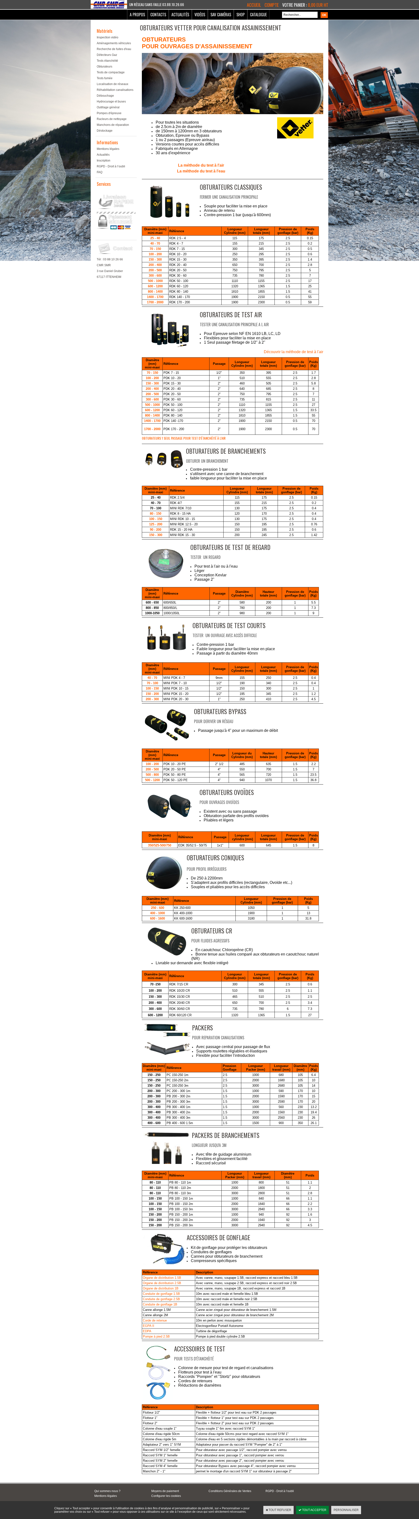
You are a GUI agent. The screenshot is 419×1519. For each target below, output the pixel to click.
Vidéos (199, 14)
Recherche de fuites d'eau (114, 49)
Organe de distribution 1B (160, 1288)
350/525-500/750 (159, 845)
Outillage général (108, 107)
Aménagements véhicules (114, 43)
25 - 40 (155, 238)
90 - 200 (155, 529)
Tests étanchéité (107, 60)
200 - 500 (155, 270)
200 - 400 (155, 265)
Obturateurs (104, 66)
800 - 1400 (155, 291)
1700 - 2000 (155, 302)
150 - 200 (152, 694)
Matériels (104, 31)
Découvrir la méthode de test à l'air (293, 352)
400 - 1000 (157, 913)
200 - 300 (152, 699)
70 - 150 (155, 249)
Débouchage (105, 95)
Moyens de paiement (165, 1491)
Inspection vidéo (107, 37)
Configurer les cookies (166, 1496)
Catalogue (258, 14)
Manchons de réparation (113, 125)
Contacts (158, 14)
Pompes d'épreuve (109, 113)
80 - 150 (155, 513)
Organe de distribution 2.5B (162, 1283)
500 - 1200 (152, 780)
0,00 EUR (318, 5)
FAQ (99, 172)
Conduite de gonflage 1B (160, 1304)
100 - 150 (155, 519)
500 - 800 (152, 775)
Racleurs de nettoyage (112, 119)
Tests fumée (105, 78)
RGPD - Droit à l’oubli (111, 166)
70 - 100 (152, 683)
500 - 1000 (155, 281)
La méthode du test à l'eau (201, 171)
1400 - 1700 (155, 297)
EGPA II (148, 1326)
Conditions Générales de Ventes (230, 1491)
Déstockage (105, 130)
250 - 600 (157, 908)
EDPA (147, 1331)
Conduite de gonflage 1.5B (161, 1294)
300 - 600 (155, 275)
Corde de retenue (155, 1320)
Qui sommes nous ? (107, 1491)
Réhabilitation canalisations (115, 90)
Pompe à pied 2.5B (156, 1336)
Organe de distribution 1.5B (162, 1278)
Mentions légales (108, 149)
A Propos (137, 14)
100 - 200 (155, 254)
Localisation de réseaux (112, 84)
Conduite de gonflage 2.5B (161, 1299)
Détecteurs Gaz (107, 55)
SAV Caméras (220, 14)
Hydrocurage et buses (111, 101)
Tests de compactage (111, 72)
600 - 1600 (157, 918)
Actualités (180, 14)
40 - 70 (155, 243)
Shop (240, 14)
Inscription (103, 160)
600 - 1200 (155, 286)
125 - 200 (155, 524)
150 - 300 (155, 259)
